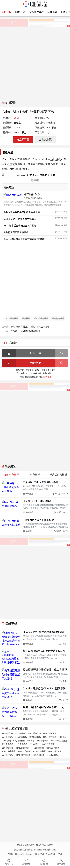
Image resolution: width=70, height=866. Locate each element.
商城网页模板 (7, 744)
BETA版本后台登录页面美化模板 (19, 225)
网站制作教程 (36, 12)
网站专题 (40, 845)
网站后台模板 (32, 194)
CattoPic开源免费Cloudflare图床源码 (44, 688)
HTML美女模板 (22, 748)
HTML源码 (6, 741)
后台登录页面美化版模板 (15, 232)
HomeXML (20, 854)
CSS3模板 (34, 744)
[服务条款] (47, 377)
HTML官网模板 (53, 748)
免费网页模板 (35, 737)
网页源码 (63, 737)
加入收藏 (47, 139)
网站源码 (20, 12)
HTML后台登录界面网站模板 (38, 519)
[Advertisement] (35, 62)
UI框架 (11, 164)
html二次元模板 (48, 744)
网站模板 (6, 12)
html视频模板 (7, 748)
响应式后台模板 (41, 318)
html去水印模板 (24, 751)
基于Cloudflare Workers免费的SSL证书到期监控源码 (45, 651)
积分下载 (36, 353)
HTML (59, 854)
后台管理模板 (58, 318)
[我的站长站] (35, 7)
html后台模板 (12, 318)
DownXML (50, 854)
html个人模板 (7, 755)
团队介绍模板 (39, 755)
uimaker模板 (52, 755)
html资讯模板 (7, 737)
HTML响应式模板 (23, 755)
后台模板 (55, 159)
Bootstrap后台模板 (58, 741)
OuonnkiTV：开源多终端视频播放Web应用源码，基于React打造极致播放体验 (45, 632)
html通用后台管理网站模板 (37, 501)
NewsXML (39, 854)
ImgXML (30, 854)
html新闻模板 (21, 737)
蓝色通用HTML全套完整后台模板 (41, 482)
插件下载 (52, 12)
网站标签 (30, 845)
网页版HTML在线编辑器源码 (25, 330)
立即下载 (24, 139)
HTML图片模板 (49, 733)
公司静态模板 (19, 741)
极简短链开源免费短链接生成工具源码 (45, 669)
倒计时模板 (20, 733)
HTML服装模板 (37, 748)
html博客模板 (42, 741)
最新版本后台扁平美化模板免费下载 (21, 212)
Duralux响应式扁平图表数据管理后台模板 (24, 239)
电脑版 (11, 854)
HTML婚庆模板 (55, 751)
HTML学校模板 (49, 737)
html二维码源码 (34, 733)
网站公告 (21, 845)
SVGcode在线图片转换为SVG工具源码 (30, 326)
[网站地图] (66, 4)
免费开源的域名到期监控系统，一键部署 (45, 707)
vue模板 (30, 741)
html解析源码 (7, 733)
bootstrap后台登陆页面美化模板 (19, 219)
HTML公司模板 (39, 751)
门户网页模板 (21, 744)
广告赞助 (49, 845)
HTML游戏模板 (8, 751)
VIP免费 (35, 362)
